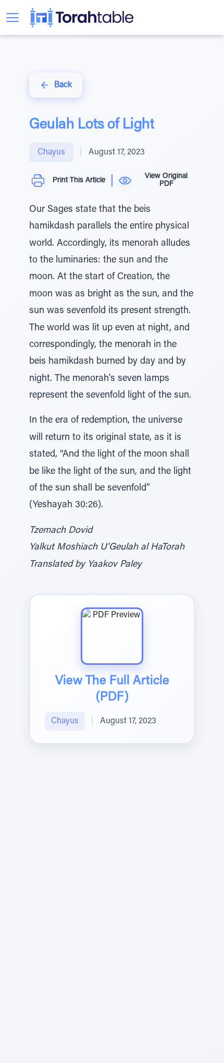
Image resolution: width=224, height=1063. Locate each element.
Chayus (51, 152)
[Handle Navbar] (12, 17)
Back (63, 85)
